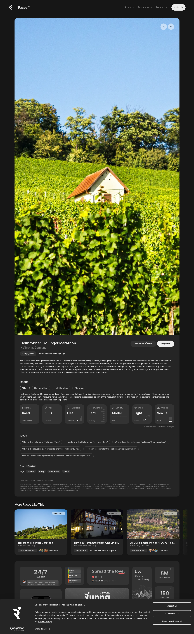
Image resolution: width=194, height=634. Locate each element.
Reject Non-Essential (172, 621)
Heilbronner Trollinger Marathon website (62, 490)
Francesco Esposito (35, 480)
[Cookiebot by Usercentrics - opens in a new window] (17, 629)
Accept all (172, 606)
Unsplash (49, 480)
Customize (170, 613)
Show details (41, 629)
